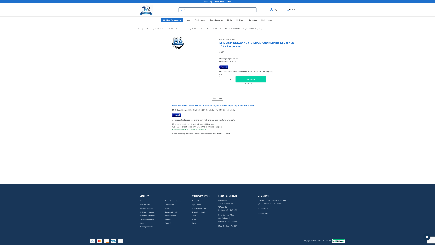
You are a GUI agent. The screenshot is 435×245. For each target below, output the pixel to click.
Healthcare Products (147, 212)
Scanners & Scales (171, 212)
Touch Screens (170, 216)
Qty (220, 74)
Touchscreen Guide (199, 208)
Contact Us (263, 208)
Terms (194, 223)
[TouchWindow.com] (146, 10)
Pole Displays (169, 205)
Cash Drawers (148, 29)
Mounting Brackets (146, 227)
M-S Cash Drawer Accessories (179, 29)
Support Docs (197, 201)
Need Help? (217, 2)
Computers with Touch (148, 216)
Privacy (194, 219)
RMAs (194, 216)
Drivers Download (198, 212)
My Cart (292, 10)
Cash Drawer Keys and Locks (201, 29)
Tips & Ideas (196, 205)
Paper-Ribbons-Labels (173, 201)
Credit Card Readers (147, 219)
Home (140, 29)
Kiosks (142, 223)
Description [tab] (217, 98)
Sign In (276, 10)
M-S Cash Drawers (161, 29)
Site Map (168, 219)
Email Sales (263, 213)
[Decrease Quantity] (221, 79)
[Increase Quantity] (230, 79)
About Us (168, 223)
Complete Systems (146, 208)
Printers (167, 208)
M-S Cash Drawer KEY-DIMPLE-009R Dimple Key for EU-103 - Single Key (237, 29)
